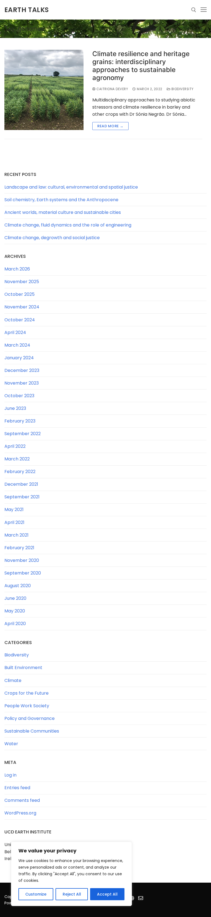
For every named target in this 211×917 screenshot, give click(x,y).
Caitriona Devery (112, 89)
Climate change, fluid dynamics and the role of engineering (67, 225)
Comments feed (22, 800)
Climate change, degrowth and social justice (52, 237)
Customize (35, 894)
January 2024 (19, 358)
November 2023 (21, 383)
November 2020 (21, 560)
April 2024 (15, 332)
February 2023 (19, 421)
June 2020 (15, 598)
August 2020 (17, 585)
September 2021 (22, 497)
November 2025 (21, 281)
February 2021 (19, 548)
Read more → (110, 126)
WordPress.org (20, 813)
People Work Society (26, 706)
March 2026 (17, 269)
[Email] (140, 898)
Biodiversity (182, 89)
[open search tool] (193, 9)
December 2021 (21, 484)
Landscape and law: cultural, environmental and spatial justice (71, 187)
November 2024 (21, 307)
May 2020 (14, 611)
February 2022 (19, 471)
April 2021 (14, 522)
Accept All (107, 894)
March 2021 (16, 535)
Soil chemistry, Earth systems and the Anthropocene (61, 200)
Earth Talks (26, 10)
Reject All (72, 894)
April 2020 (15, 623)
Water (11, 744)
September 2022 (22, 433)
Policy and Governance (29, 718)
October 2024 (19, 320)
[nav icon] (204, 10)
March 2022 (17, 459)
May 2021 (14, 509)
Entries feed (17, 788)
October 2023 (19, 396)
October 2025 (19, 294)
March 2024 (17, 345)
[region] (71, 874)
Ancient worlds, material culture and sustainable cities (62, 212)
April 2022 (15, 446)
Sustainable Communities (31, 731)
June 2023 (15, 408)
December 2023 (21, 370)
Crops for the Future (26, 693)
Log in (10, 775)
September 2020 (22, 573)
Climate (12, 680)
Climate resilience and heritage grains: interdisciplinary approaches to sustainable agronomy (141, 66)
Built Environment (23, 667)
